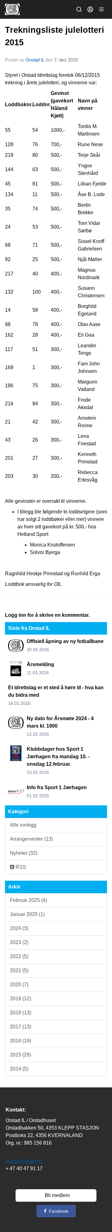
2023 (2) (19, 942)
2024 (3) (19, 928)
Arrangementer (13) (31, 839)
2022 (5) (19, 956)
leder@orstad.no (24, 1161)
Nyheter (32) (23, 853)
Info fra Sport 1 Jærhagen (57, 787)
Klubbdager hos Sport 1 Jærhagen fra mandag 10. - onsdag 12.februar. (58, 756)
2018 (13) (20, 1012)
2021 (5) (19, 970)
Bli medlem (57, 1195)
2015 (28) (20, 1054)
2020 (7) (19, 984)
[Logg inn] (90, 9)
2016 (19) (20, 1040)
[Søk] (79, 9)
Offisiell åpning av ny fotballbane (65, 641)
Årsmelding (40, 664)
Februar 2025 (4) (28, 900)
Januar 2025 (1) (27, 914)
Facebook (58, 1211)
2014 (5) (19, 1068)
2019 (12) (20, 998)
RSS (20, 867)
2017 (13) (20, 1026)
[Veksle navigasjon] (101, 9)
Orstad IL (35, 59)
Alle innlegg (23, 825)
